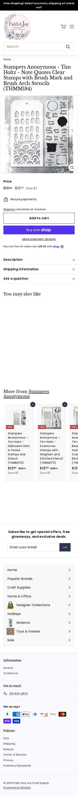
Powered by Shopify (17, 787)
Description (13, 259)
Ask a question (15, 278)
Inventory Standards (17, 765)
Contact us (10, 673)
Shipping (9, 209)
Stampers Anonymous (26, 394)
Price (7, 181)
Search (8, 668)
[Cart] (63, 27)
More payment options (39, 239)
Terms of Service (14, 755)
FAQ (6, 738)
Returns (8, 749)
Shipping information (21, 269)
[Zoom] (72, 167)
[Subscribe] (65, 547)
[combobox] (39, 46)
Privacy (8, 760)
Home (7, 59)
